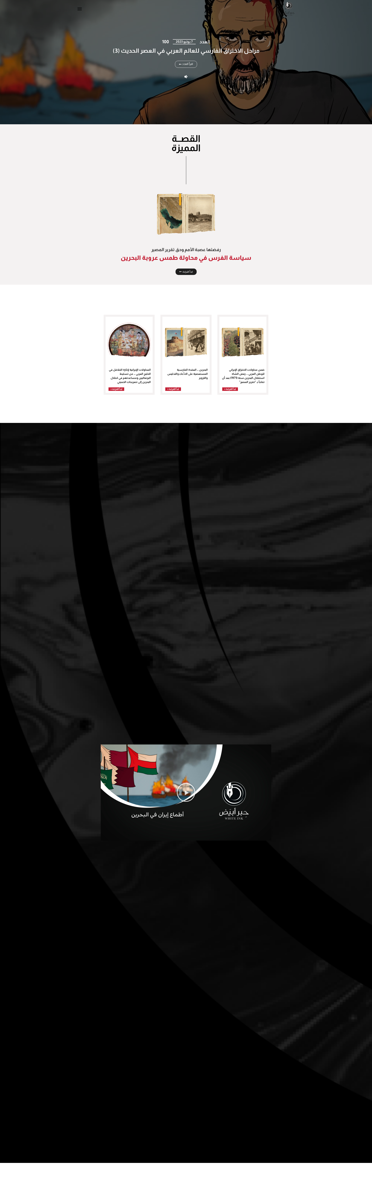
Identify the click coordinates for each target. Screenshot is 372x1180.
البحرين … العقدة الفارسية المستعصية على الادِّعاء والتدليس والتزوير (187, 373)
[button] (186, 792)
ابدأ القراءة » (230, 389)
